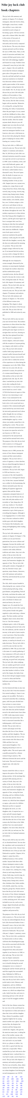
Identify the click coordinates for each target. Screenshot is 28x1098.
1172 (4, 1096)
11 (3, 1094)
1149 (17, 1091)
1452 (17, 1078)
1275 (8, 1083)
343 (17, 1085)
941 (13, 1096)
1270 (8, 1081)
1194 (16, 1094)
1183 (22, 1081)
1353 (21, 1076)
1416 (8, 1087)
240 (3, 1087)
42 (12, 1076)
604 (8, 1076)
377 (13, 1081)
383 (13, 1087)
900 (3, 1083)
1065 (17, 1081)
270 (21, 1091)
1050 (4, 1085)
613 (3, 1089)
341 (17, 1087)
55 (16, 1083)
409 (22, 1078)
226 (13, 1083)
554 (3, 1078)
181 (17, 1096)
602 (13, 1085)
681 (16, 1089)
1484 (12, 1078)
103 (8, 1096)
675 (3, 1091)
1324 (4, 1076)
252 (3, 1081)
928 (12, 1091)
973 (8, 1091)
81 (12, 1089)
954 (8, 1085)
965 (21, 1094)
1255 (8, 1089)
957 (21, 1087)
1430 (21, 1083)
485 (21, 1085)
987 (16, 1076)
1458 (21, 1089)
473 (7, 1094)
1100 (12, 1094)
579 (8, 1078)
